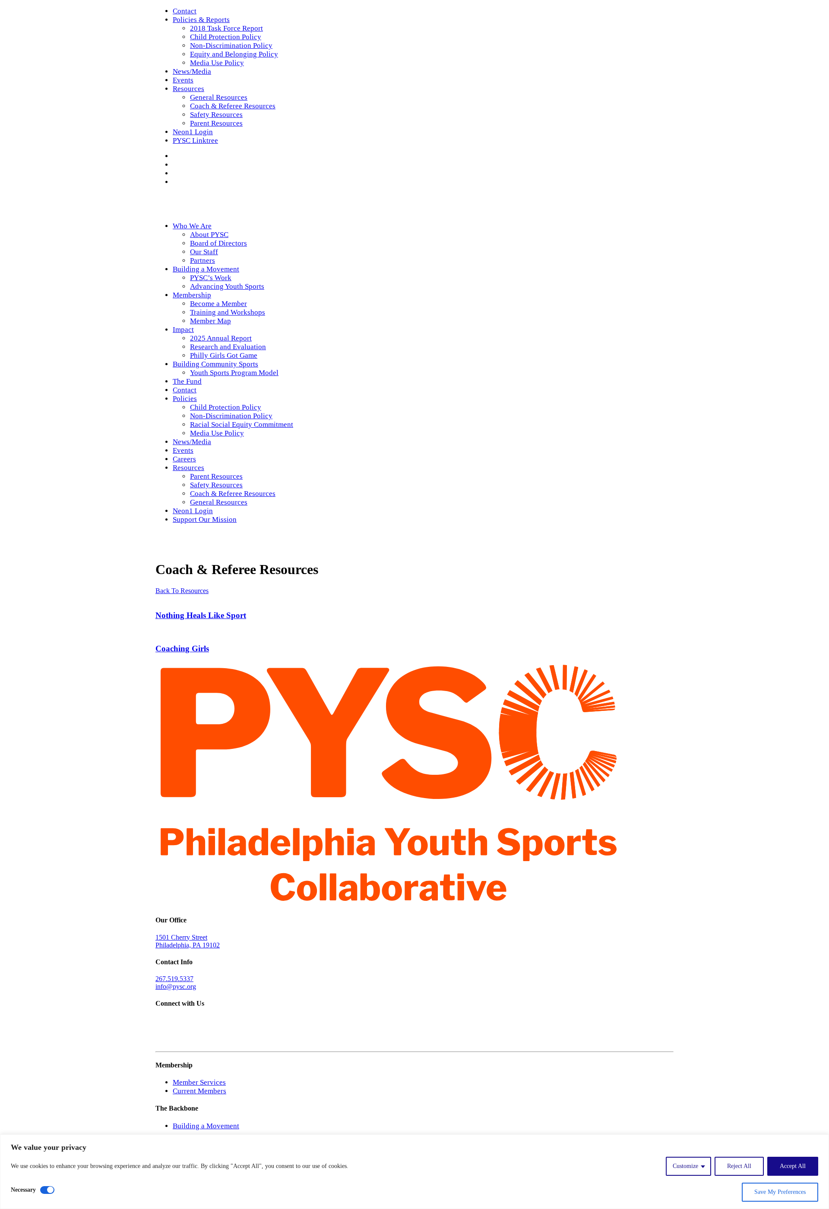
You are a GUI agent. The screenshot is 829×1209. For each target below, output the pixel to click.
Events (183, 80)
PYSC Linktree (195, 140)
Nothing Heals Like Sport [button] (200, 615)
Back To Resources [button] (182, 590)
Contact (184, 11)
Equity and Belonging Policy (234, 54)
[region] (414, 1171)
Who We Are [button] (192, 226)
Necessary (23, 1190)
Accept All (793, 1166)
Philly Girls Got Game (223, 355)
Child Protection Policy (225, 37)
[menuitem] (423, 11)
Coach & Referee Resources (232, 106)
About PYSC (209, 234)
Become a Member (218, 304)
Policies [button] (185, 399)
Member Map (210, 321)
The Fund (187, 381)
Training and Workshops (227, 312)
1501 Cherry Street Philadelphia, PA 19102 (187, 941)
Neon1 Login (193, 132)
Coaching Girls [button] (182, 648)
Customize (685, 1166)
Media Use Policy (217, 63)
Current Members (199, 1091)
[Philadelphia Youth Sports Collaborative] (414, 204)
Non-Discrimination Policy (231, 45)
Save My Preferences (780, 1192)
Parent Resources (216, 123)
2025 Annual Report (221, 338)
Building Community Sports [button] (215, 364)
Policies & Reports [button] (201, 20)
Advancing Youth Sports (227, 286)
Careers (184, 459)
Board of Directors (218, 243)
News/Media (192, 71)
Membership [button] (192, 295)
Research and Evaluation (228, 347)
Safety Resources (216, 114)
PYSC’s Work (210, 278)
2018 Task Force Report (226, 28)
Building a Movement (206, 1126)
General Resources (218, 97)
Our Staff (204, 252)
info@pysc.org (175, 986)
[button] (175, 156)
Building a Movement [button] (206, 269)
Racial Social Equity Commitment (241, 424)
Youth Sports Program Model (234, 373)
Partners (202, 260)
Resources (188, 89)
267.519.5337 (174, 978)
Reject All (739, 1166)
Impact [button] (183, 329)
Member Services (199, 1082)
